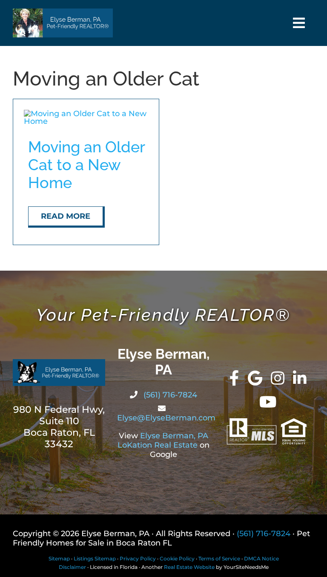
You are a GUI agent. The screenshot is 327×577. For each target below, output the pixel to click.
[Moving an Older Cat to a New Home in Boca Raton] (86, 113)
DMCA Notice (261, 558)
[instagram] (277, 378)
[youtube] (268, 402)
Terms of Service (219, 558)
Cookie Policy (177, 558)
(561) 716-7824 (169, 395)
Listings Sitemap (95, 558)
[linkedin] (300, 378)
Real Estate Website (189, 567)
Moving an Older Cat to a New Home (86, 164)
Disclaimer (72, 567)
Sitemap (59, 558)
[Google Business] (255, 378)
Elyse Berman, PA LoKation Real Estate (163, 440)
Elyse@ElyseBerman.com (166, 418)
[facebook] (234, 378)
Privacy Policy (138, 558)
